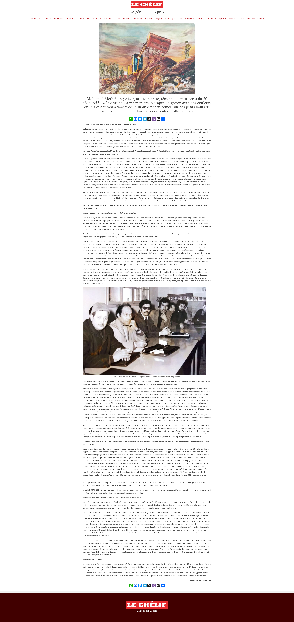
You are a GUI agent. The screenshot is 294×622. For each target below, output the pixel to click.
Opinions (138, 18)
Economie (58, 18)
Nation (117, 18)
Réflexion (149, 18)
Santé (179, 18)
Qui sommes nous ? (255, 18)
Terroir (232, 18)
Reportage (170, 18)
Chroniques (35, 18)
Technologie (70, 18)
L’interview (96, 18)
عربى (240, 18)
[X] (149, 119)
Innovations (84, 18)
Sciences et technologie (195, 18)
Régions (159, 18)
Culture (46, 18)
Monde (126, 18)
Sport (221, 18)
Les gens (108, 18)
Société (211, 18)
